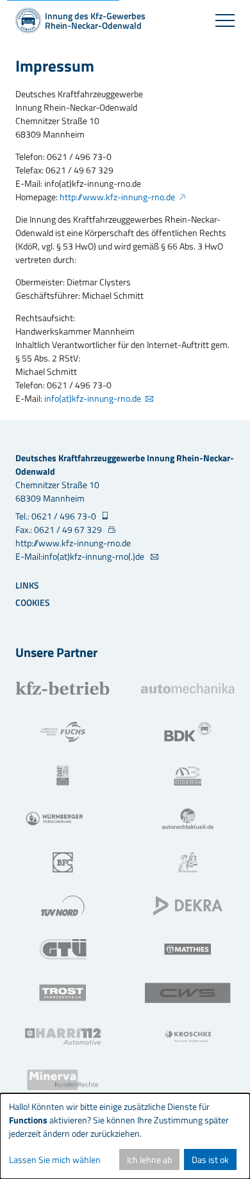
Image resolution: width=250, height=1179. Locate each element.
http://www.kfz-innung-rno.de (117, 196)
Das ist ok (210, 1159)
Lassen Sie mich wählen (55, 1159)
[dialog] (125, 1136)
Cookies (32, 602)
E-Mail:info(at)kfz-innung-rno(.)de (80, 556)
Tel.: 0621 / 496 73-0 (56, 516)
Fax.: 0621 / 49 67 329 (59, 529)
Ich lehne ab (149, 1159)
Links (27, 585)
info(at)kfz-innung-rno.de (92, 398)
